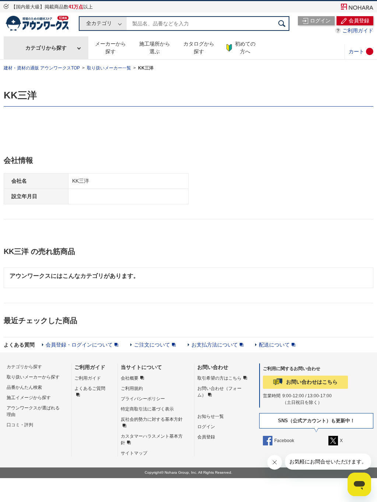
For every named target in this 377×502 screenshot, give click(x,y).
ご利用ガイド (357, 30)
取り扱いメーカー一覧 (109, 68)
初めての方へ (245, 47)
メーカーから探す (110, 47)
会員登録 (206, 437)
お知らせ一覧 (210, 416)
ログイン (206, 426)
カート (356, 51)
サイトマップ (134, 453)
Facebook (284, 440)
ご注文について (152, 345)
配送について (274, 345)
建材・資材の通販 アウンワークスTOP (42, 68)
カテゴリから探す (46, 48)
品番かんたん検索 (24, 387)
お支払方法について (214, 345)
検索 (282, 23)
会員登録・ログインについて (79, 345)
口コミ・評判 (20, 424)
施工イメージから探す (29, 397)
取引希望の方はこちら (219, 378)
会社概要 (129, 378)
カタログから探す (198, 47)
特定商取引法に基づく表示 (147, 409)
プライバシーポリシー (143, 398)
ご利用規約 (132, 388)
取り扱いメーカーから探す (33, 377)
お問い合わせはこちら (312, 382)
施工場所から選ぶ (154, 47)
